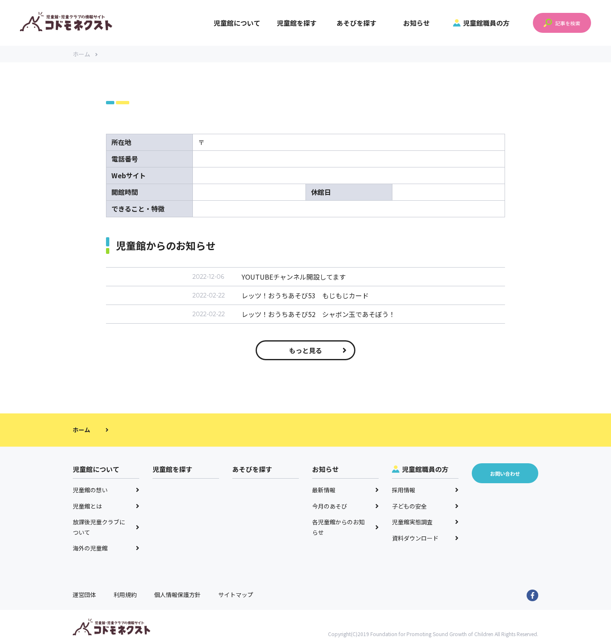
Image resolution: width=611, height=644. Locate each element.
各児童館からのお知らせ (338, 527)
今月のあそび (329, 506)
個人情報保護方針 (177, 594)
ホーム (81, 54)
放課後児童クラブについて (99, 527)
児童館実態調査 (412, 522)
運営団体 (84, 594)
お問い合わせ (505, 473)
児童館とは (87, 506)
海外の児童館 (90, 548)
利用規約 (125, 594)
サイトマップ (235, 594)
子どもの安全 (409, 506)
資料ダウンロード (415, 538)
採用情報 (403, 490)
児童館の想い (90, 490)
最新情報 (323, 490)
